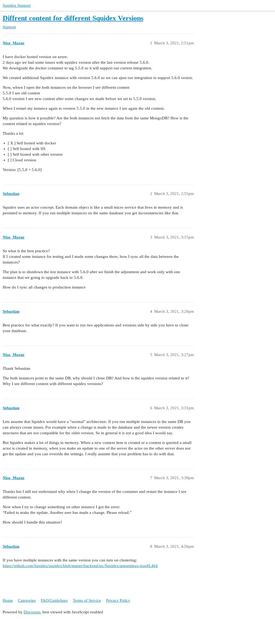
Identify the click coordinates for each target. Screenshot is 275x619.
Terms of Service (87, 600)
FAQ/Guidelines (54, 600)
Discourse (32, 612)
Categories (27, 600)
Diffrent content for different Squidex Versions (73, 18)
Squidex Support (17, 5)
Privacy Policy (118, 600)
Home (8, 600)
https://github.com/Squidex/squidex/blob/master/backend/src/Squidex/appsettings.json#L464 (80, 566)
